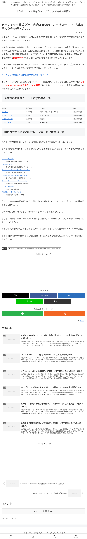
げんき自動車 (6, 122)
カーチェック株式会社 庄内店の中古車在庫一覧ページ (25, 75)
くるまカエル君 (7, 119)
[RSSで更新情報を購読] (64, 313)
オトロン (5, 112)
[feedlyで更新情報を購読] (22, 313)
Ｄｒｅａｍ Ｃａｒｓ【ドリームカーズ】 (16, 170)
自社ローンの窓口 (8, 115)
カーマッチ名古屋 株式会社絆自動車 (14, 175)
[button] (57, 301)
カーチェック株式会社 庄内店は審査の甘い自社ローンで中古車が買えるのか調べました (35, 248)
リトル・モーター (8, 186)
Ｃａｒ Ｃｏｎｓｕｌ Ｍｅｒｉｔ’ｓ (14, 181)
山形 (5, 248)
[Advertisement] (43, 270)
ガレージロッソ (7, 164)
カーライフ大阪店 (8, 159)
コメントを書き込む (43, 511)
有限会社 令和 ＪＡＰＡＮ (11, 192)
